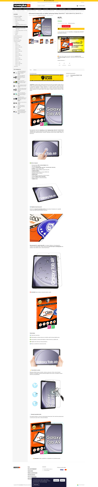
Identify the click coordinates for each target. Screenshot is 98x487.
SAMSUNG (17, 23)
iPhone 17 (17, 60)
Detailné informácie (61, 60)
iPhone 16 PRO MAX (18, 59)
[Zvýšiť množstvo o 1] (61, 25)
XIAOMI (16, 33)
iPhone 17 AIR (17, 64)
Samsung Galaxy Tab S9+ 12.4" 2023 (21, 30)
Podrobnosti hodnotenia (42, 15)
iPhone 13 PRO (17, 45)
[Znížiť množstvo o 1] (61, 26)
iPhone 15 (17, 52)
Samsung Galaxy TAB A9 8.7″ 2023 (21, 26)
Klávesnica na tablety (18, 19)
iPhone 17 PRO (17, 62)
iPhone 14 (17, 48)
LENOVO (16, 31)
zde (46, 481)
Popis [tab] (31, 69)
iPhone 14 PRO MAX (18, 51)
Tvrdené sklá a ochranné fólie (20, 20)
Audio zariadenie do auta (18, 35)
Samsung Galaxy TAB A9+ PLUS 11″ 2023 (21, 25)
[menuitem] (17, 9)
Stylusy (16, 34)
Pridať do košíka (66, 26)
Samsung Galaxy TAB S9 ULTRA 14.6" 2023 (20, 28)
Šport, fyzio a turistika (17, 40)
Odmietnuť (56, 480)
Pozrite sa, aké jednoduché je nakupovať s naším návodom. (47, 2)
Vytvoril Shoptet (81, 484)
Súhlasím (62, 480)
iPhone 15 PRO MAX (18, 55)
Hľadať (58, 5)
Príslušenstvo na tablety (18, 16)
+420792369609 (46, 470)
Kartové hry (16, 66)
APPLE (16, 21)
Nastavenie (36, 484)
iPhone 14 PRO (17, 49)
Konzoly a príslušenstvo (18, 37)
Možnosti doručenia (71, 23)
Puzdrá (16, 42)
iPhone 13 (17, 44)
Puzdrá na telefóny (17, 41)
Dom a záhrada (16, 38)
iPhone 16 (17, 56)
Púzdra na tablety (18, 17)
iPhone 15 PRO (17, 53)
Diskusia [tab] (35, 69)
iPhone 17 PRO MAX (18, 63)
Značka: (50, 15)
